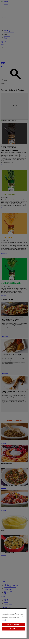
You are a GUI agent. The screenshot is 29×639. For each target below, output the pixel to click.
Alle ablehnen (13, 628)
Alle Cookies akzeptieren (13, 624)
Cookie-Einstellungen (13, 633)
